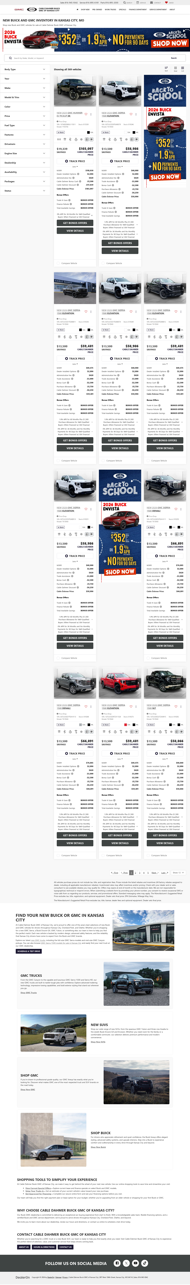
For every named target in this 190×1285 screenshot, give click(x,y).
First (115, 872)
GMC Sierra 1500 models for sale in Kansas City (61, 943)
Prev (125, 872)
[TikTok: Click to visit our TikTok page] (144, 1263)
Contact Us (66, 1247)
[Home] (77, 9)
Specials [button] (122, 9)
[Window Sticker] (91, 139)
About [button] (172, 9)
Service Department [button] (158, 9)
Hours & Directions (44, 1247)
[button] (93, 91)
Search (174, 58)
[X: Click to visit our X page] (126, 1263)
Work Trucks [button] (110, 9)
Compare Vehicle (69, 263)
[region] (75, 193)
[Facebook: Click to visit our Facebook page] (117, 1263)
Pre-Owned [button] (97, 9)
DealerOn (50, 1277)
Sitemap (58, 1277)
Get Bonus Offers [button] (75, 223)
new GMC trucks (38, 940)
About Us (24, 1247)
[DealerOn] (23, 1277)
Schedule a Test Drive (29, 951)
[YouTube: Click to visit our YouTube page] (135, 1263)
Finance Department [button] (138, 9)
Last (164, 872)
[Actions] (90, 114)
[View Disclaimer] (81, 139)
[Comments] (87, 139)
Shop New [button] (85, 9)
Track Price (77, 161)
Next (155, 872)
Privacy (65, 1277)
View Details (75, 230)
